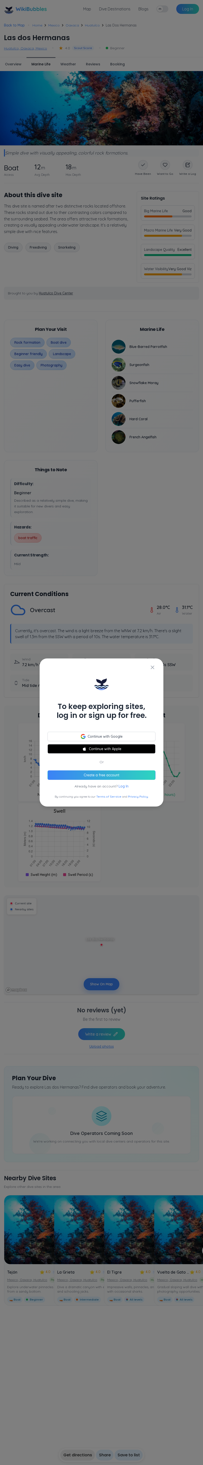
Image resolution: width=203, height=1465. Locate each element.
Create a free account (101, 775)
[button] (101, 732)
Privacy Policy (138, 796)
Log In (123, 786)
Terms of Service (108, 796)
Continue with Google (105, 736)
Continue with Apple (105, 749)
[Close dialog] (152, 667)
